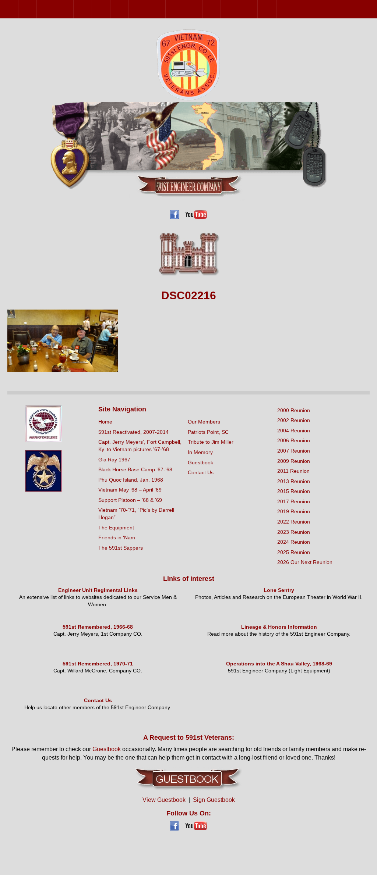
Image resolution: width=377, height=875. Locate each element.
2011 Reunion (128, 9)
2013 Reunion (293, 481)
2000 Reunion (293, 410)
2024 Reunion (257, 9)
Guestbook (200, 462)
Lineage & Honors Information (279, 627)
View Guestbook (164, 800)
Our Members (204, 422)
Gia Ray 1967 (114, 460)
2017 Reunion (293, 501)
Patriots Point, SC (208, 432)
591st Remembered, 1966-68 (98, 627)
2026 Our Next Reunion (285, 9)
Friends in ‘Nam (116, 537)
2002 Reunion (36, 9)
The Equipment (116, 528)
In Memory (200, 452)
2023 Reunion (293, 532)
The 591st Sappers (120, 548)
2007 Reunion (293, 451)
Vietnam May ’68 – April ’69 (130, 490)
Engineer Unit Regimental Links (98, 590)
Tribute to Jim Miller (210, 442)
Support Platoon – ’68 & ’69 (130, 500)
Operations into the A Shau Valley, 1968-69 (279, 664)
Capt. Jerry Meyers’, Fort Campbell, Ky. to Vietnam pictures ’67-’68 (140, 445)
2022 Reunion (293, 522)
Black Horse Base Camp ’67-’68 (135, 469)
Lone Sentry (279, 590)
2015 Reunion (165, 9)
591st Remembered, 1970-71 (98, 664)
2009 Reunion (293, 461)
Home (105, 422)
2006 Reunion (73, 9)
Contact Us (201, 472)
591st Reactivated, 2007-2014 (133, 432)
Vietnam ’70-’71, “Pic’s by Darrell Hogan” (136, 513)
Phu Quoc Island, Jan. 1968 (130, 480)
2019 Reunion (293, 511)
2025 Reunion (293, 552)
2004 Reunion (293, 430)
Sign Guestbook (214, 800)
